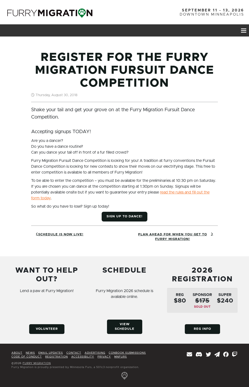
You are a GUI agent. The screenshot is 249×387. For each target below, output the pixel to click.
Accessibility (82, 356)
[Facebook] (226, 355)
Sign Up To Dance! (124, 216)
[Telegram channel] (217, 355)
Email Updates (50, 352)
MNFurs (120, 356)
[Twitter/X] (208, 355)
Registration (56, 356)
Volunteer (47, 329)
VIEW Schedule (124, 327)
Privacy (104, 356)
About (16, 352)
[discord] (199, 355)
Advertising (95, 352)
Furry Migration (37, 363)
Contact (73, 352)
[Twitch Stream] (235, 355)
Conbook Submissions (127, 352)
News (30, 352)
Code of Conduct (26, 356)
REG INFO (202, 329)
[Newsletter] (189, 355)
